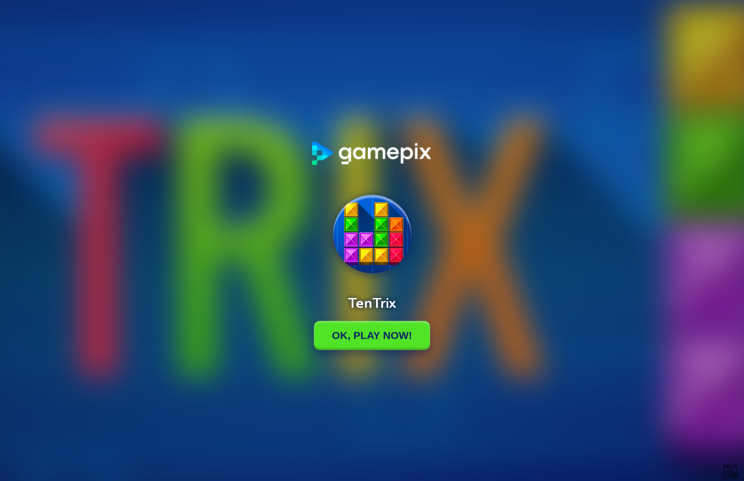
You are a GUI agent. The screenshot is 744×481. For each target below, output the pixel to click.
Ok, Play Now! (372, 335)
